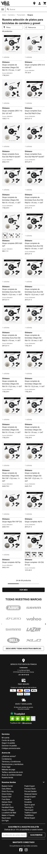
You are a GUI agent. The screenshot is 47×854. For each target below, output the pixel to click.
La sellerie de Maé (9, 812)
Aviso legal (6, 767)
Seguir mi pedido (8, 743)
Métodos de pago (8, 769)
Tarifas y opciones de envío (12, 772)
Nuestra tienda (7, 777)
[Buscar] (8, 9)
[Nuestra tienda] (34, 3)
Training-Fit (28, 807)
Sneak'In (27, 799)
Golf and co (6, 804)
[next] (45, 624)
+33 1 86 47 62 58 (23, 675)
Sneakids (28, 802)
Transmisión (21, 15)
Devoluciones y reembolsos (12, 764)
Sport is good (29, 804)
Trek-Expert (28, 810)
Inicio (4, 15)
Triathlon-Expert (30, 812)
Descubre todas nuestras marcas (23, 648)
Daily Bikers (6, 788)
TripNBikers (29, 815)
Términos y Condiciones (11, 761)
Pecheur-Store (30, 788)
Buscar (12, 9)
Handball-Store (8, 807)
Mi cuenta (5, 737)
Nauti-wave (6, 818)
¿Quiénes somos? (9, 756)
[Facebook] (21, 850)
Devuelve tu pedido (23, 709)
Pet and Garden (30, 791)
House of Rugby (8, 810)
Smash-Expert (29, 796)
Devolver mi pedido (9, 745)
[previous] (1, 624)
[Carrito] (45, 3)
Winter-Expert (29, 818)
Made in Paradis (8, 815)
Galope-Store (7, 802)
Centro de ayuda (8, 740)
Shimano (6, 62)
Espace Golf (6, 796)
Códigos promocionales (11, 748)
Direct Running (7, 791)
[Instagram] (26, 850)
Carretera (11, 15)
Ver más (23, 589)
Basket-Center (7, 786)
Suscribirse (36, 835)
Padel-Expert (29, 786)
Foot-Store (6, 799)
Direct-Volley (7, 794)
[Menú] (2, 9)
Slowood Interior (30, 794)
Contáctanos (24, 667)
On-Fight (5, 820)
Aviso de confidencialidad (12, 775)
